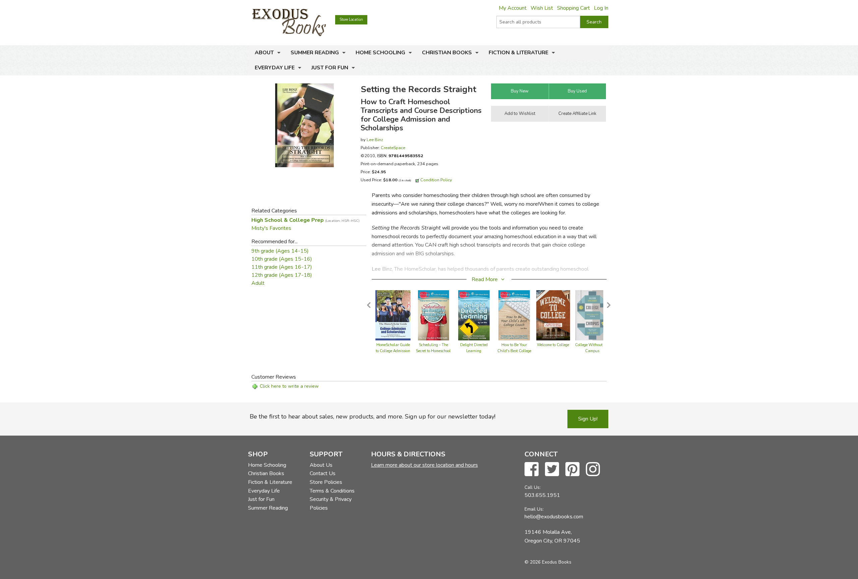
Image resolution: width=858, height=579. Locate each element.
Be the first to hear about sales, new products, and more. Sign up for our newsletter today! (372, 416)
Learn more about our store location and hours (424, 465)
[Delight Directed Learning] (474, 315)
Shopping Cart (573, 8)
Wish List (542, 8)
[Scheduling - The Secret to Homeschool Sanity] (433, 315)
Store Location (351, 19)
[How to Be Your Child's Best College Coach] (514, 315)
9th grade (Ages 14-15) (280, 251)
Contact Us (322, 473)
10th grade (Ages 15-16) (281, 259)
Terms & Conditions (332, 491)
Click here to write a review (289, 386)
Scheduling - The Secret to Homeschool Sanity (433, 351)
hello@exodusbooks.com (554, 516)
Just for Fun (329, 67)
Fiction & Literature (518, 52)
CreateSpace (393, 147)
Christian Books (447, 52)
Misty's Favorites (271, 228)
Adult (257, 283)
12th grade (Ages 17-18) (281, 275)
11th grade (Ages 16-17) (281, 267)
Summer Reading (315, 52)
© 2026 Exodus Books (548, 562)
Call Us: (533, 487)
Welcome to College (553, 344)
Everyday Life (275, 67)
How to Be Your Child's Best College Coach (514, 351)
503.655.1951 (542, 495)
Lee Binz (375, 139)
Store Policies (326, 482)
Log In (601, 8)
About (264, 52)
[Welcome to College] (553, 315)
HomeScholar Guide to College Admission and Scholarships (393, 351)
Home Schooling (380, 52)
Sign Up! (588, 419)
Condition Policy (436, 180)
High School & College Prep (305, 220)
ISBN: (400, 155)
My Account (513, 8)
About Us (321, 465)
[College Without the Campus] (592, 315)
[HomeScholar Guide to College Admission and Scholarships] (393, 315)
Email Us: (534, 509)
